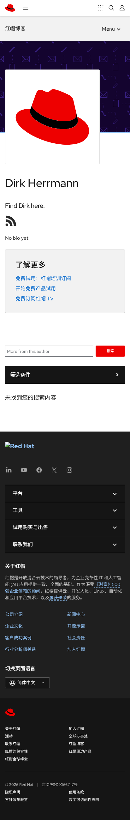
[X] (54, 472)
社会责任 (76, 638)
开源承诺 (76, 626)
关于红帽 (12, 728)
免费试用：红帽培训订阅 (43, 278)
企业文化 (14, 626)
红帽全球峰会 (16, 759)
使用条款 (76, 792)
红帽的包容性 (16, 751)
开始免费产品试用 (35, 288)
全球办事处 (78, 736)
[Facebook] (39, 472)
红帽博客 (15, 28)
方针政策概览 (16, 799)
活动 (9, 736)
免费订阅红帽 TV (34, 298)
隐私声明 (12, 792)
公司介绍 (14, 614)
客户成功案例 (18, 638)
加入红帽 (76, 649)
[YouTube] (24, 472)
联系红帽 (12, 743)
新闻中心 (76, 614)
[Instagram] (69, 472)
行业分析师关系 (20, 649)
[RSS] (11, 221)
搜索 (110, 350)
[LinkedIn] (9, 472)
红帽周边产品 (80, 751)
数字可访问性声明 (84, 799)
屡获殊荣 (58, 597)
